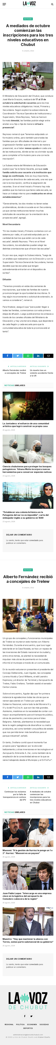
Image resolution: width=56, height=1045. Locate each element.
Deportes (28, 1028)
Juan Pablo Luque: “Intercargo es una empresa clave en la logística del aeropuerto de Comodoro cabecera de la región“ (27, 896)
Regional (9, 1024)
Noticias (28, 19)
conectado (34, 540)
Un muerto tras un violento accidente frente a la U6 (41, 373)
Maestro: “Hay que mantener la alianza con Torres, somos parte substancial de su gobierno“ (28, 940)
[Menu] (4, 4)
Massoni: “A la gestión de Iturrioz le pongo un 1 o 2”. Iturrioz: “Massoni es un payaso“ (27, 851)
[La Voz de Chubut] (29, 4)
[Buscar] (52, 4)
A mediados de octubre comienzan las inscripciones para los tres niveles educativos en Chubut (40, 797)
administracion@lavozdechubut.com (28, 1035)
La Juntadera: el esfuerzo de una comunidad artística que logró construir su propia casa (26, 425)
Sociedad (44, 1024)
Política (20, 1024)
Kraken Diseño (44, 1037)
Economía (32, 1024)
